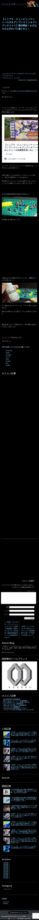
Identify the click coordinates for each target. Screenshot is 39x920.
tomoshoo (13, 918)
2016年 (5, 878)
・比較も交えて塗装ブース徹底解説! (14, 705)
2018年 (5, 875)
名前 (7, 607)
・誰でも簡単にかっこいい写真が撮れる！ (16, 702)
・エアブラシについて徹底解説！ (13, 704)
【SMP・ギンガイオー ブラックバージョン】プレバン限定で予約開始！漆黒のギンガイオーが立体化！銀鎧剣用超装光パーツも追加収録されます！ (11, 629)
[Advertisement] (19, 51)
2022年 (5, 869)
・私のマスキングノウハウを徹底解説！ (15, 701)
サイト (6, 614)
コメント (30, 591)
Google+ (9, 355)
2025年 (5, 864)
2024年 (5, 866)
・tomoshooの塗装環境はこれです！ (15, 708)
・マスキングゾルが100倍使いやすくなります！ (18, 710)
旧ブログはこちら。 (9, 652)
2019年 (5, 873)
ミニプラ (17, 78)
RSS (7, 363)
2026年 (5, 863)
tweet (8, 353)
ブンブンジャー (7, 78)
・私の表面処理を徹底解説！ (12, 699)
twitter (5, 903)
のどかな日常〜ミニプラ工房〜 (18, 4)
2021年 (5, 870)
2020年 (5, 872)
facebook (9, 351)
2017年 (5, 876)
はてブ (8, 357)
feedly (8, 365)
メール (6, 611)
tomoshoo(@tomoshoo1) (28, 91)
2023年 (5, 867)
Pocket (8, 361)
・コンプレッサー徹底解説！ (12, 707)
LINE (7, 359)
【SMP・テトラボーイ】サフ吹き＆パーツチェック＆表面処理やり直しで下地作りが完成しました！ (28, 630)
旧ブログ (6, 902)
